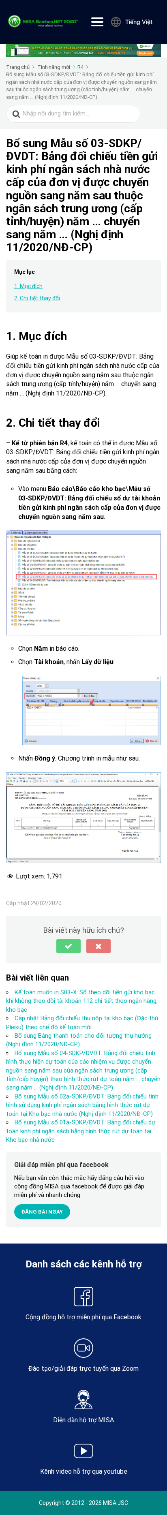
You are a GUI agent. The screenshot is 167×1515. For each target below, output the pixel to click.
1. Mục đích (28, 286)
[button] (68, 946)
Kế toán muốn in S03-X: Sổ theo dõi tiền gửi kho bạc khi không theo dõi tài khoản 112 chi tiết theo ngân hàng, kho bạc (82, 1001)
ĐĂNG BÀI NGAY (42, 1212)
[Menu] (97, 21)
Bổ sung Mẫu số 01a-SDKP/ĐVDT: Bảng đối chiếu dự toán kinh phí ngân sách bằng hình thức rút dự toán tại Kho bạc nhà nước (80, 1131)
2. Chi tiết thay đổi (37, 298)
